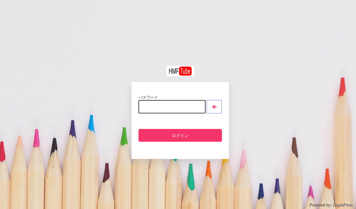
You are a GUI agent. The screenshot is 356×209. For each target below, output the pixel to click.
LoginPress (343, 205)
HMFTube (180, 71)
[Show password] (214, 106)
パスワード (148, 97)
